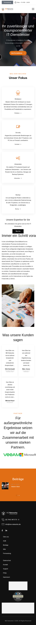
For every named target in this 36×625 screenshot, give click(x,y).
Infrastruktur (18, 164)
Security (18, 132)
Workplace (18, 99)
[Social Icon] (2, 531)
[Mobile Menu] (33, 9)
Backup (18, 195)
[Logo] (7, 9)
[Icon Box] (18, 102)
